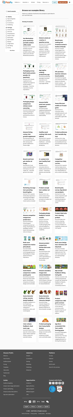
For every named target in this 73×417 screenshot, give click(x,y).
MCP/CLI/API (52, 364)
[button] (17, 2)
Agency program (30, 389)
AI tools (33, 2)
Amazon (28, 356)
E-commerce (29, 358)
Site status (48, 413)
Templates (5, 367)
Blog (4, 376)
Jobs (27, 394)
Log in (54, 2)
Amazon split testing (8, 389)
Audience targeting (7, 383)
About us (5, 356)
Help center (6, 370)
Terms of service (25, 413)
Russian (40, 406)
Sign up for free (63, 2)
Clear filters (12, 50)
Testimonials (6, 373)
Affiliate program (30, 391)
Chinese (33, 406)
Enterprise (28, 370)
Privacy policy (34, 413)
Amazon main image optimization (11, 386)
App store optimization (8, 394)
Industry (9, 17)
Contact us (28, 383)
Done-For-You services (54, 367)
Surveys (51, 356)
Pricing (38, 2)
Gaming (28, 361)
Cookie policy (41, 413)
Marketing (28, 364)
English (26, 406)
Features (51, 358)
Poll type (9, 27)
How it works (6, 358)
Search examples (11, 11)
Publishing (28, 367)
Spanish (46, 406)
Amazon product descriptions (10, 391)
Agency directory (30, 386)
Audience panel (7, 361)
